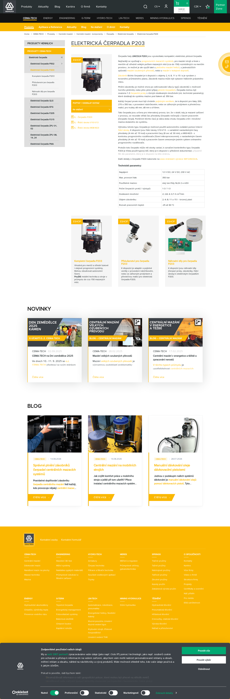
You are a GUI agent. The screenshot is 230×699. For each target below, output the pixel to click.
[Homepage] (29, 539)
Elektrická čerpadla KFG (42, 107)
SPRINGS (186, 18)
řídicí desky (123, 130)
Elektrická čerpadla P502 (42, 63)
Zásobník (122, 75)
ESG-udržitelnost (192, 602)
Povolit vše (204, 650)
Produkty (29, 27)
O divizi (111, 27)
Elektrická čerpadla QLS (42, 100)
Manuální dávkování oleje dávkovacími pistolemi (172, 467)
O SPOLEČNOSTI (192, 554)
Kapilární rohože (64, 628)
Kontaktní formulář (71, 539)
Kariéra (187, 565)
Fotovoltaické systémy (67, 614)
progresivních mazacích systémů (157, 61)
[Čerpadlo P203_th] (91, 74)
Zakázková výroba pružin (164, 588)
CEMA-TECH (30, 18)
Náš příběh (189, 593)
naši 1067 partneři (57, 654)
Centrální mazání (66, 34)
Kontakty (124, 27)
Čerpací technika (96, 565)
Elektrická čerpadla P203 (42, 70)
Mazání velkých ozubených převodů (112, 355)
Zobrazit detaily (164, 692)
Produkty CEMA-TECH (39, 51)
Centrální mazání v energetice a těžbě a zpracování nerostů (175, 357)
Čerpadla (110, 34)
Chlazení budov (63, 623)
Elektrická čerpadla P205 (42, 113)
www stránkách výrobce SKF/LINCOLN (178, 159)
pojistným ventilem (165, 101)
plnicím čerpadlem (167, 90)
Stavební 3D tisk (64, 561)
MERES (140, 18)
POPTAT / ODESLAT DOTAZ (86, 103)
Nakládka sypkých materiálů (69, 570)
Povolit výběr (204, 659)
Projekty (188, 584)
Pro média (189, 598)
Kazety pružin (158, 584)
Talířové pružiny (159, 574)
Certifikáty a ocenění (194, 588)
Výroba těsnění (159, 623)
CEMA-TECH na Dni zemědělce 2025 (52, 355)
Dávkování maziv (32, 565)
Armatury (92, 561)
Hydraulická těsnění (161, 605)
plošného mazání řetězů (168, 67)
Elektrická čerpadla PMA (42, 144)
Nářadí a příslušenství (162, 628)
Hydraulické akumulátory (36, 605)
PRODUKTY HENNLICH (40, 43)
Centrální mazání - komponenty (90, 34)
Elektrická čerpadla (126, 34)
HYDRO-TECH (104, 18)
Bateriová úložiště (64, 619)
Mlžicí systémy (63, 565)
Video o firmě (190, 574)
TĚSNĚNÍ (202, 18)
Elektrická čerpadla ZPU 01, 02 (44, 127)
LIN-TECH (124, 18)
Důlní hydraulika (127, 605)
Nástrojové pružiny (161, 570)
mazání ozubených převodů (140, 70)
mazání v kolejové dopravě (176, 70)
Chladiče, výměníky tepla (36, 609)
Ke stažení (96, 27)
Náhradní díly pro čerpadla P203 (43, 92)
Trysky (91, 579)
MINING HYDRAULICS (162, 18)
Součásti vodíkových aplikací (101, 574)
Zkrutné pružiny (159, 579)
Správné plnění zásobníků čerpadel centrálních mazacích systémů (54, 469)
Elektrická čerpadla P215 (42, 119)
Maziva (27, 579)
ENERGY (48, 18)
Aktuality (72, 27)
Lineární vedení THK (98, 637)
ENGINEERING (67, 18)
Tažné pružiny (159, 565)
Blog (83, 27)
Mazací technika (32, 574)
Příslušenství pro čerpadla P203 (43, 83)
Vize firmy (188, 570)
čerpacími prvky (138, 93)
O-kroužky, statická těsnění (165, 619)
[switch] (84, 692)
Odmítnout (204, 669)
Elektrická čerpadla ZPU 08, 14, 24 (44, 136)
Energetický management (68, 609)
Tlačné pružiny (159, 561)
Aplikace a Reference (50, 27)
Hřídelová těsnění (160, 614)
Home (26, 34)
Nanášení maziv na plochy (36, 570)
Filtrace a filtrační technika (100, 570)
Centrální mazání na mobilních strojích (115, 467)
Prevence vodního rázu (35, 614)
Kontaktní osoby (49, 539)
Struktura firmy (191, 579)
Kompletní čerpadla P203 (43, 76)
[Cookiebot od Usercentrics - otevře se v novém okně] (20, 693)
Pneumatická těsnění (162, 609)
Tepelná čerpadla (64, 605)
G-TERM (86, 18)
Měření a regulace (129, 561)
